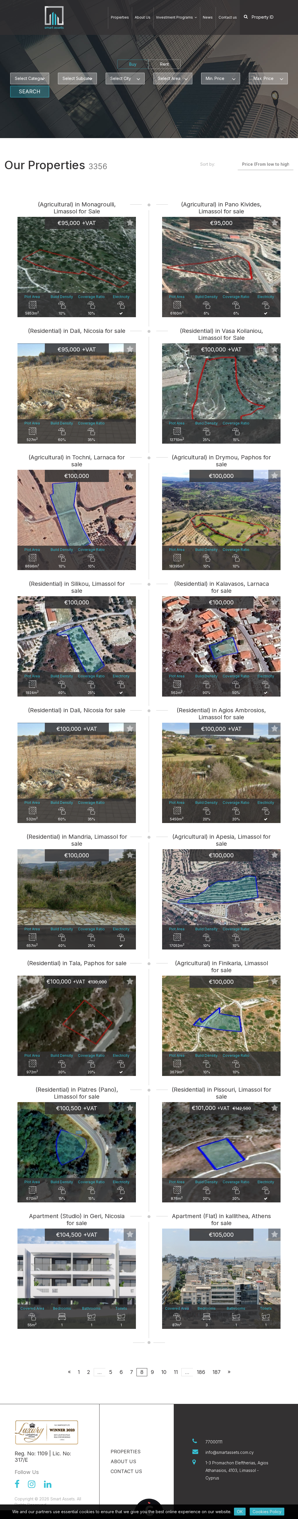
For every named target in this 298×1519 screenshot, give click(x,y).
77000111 (213, 1441)
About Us (142, 17)
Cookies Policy (267, 1511)
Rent (164, 64)
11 (176, 1372)
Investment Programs (175, 17)
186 (201, 1372)
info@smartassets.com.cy (229, 1452)
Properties (120, 17)
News (208, 17)
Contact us (228, 17)
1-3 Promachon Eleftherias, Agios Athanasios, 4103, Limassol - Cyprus (236, 1470)
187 (216, 1372)
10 (163, 1372)
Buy (132, 64)
